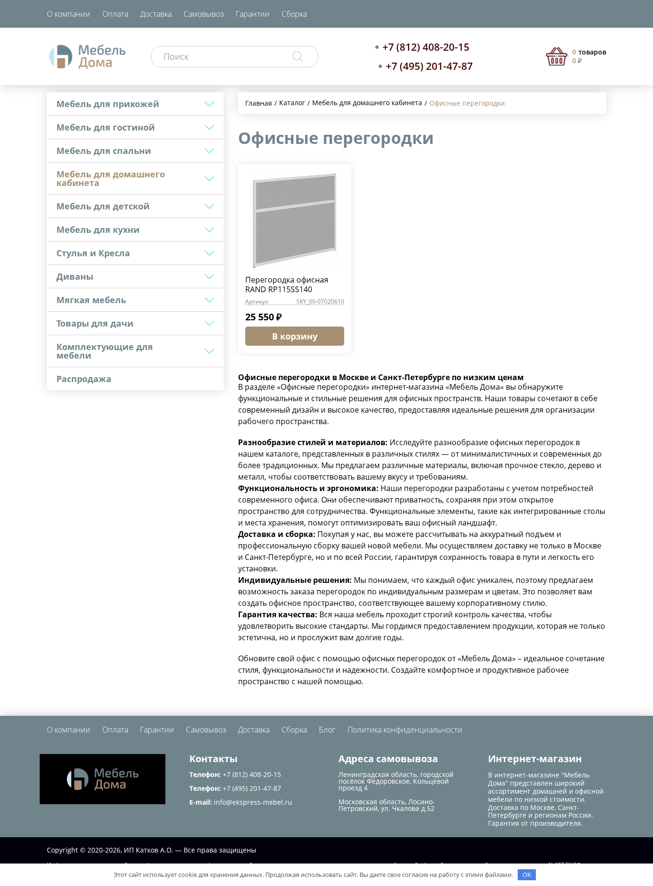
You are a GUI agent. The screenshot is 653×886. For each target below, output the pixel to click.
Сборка (294, 14)
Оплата (115, 14)
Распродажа (83, 378)
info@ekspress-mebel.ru (253, 802)
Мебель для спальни (103, 150)
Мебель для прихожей (107, 103)
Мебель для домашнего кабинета (110, 178)
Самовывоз (204, 14)
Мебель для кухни (98, 229)
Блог (327, 729)
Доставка (156, 14)
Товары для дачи (94, 323)
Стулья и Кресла (93, 253)
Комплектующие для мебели (104, 351)
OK (526, 874)
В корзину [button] (294, 336)
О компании (68, 14)
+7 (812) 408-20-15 (425, 47)
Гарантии (253, 14)
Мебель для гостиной (105, 127)
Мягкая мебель (91, 300)
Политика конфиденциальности (405, 729)
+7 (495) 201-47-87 (429, 66)
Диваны (74, 276)
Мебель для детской (103, 206)
